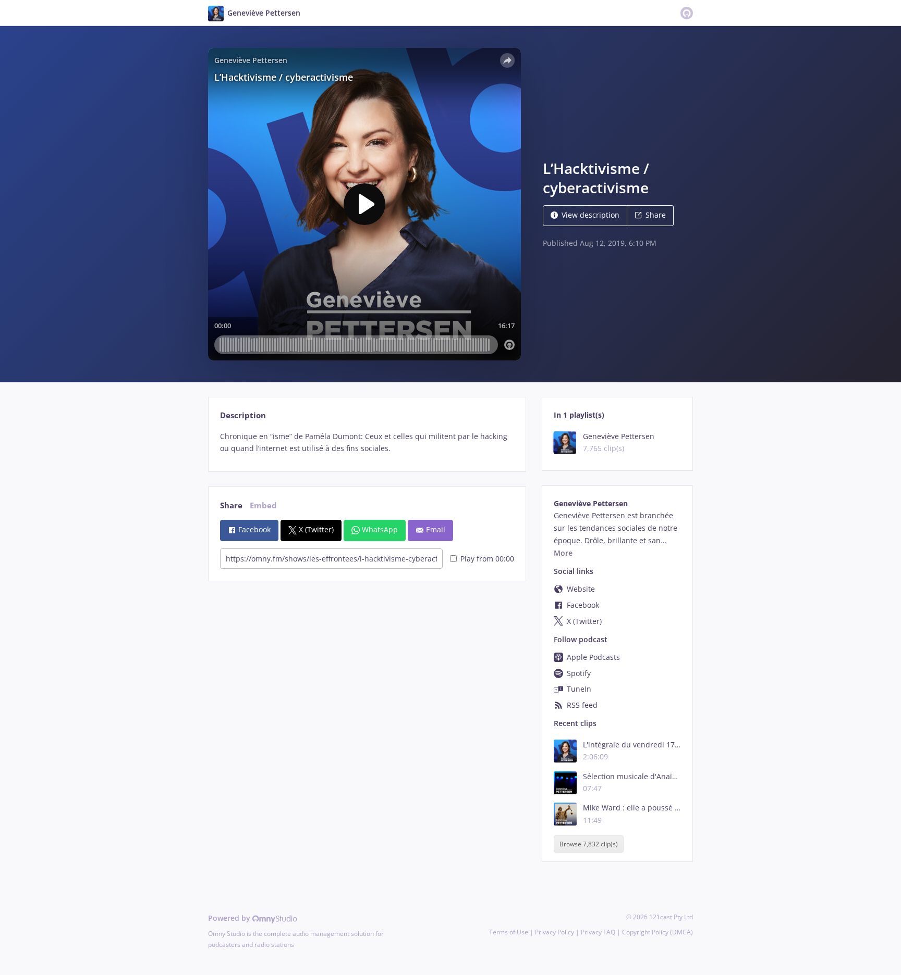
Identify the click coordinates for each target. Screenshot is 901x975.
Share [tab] (231, 505)
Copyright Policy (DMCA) (657, 932)
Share (656, 215)
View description (590, 215)
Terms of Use (508, 932)
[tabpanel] (367, 442)
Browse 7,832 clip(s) (588, 844)
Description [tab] (243, 415)
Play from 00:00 (487, 559)
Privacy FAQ (598, 932)
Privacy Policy (554, 932)
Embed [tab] (263, 505)
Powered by (230, 918)
